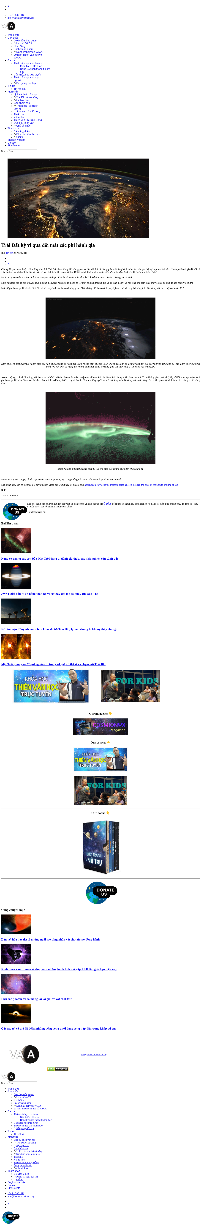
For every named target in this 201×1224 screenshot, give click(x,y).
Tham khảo (14, 128)
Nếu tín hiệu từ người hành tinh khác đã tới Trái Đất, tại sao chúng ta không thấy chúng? (59, 629)
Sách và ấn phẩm (23, 49)
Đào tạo (12, 60)
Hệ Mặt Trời (23, 100)
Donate (12, 142)
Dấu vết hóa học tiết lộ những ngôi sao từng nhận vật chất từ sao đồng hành (50, 939)
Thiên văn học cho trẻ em (28, 63)
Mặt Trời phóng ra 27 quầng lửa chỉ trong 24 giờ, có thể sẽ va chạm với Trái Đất (53, 664)
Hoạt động (19, 46)
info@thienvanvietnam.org (21, 17)
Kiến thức (13, 91)
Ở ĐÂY (107, 503)
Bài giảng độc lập (26, 83)
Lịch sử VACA (24, 43)
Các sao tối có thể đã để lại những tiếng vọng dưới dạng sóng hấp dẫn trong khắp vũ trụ (58, 1028)
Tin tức (11, 86)
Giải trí (20, 137)
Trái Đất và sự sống (27, 97)
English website (16, 140)
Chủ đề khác (23, 125)
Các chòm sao (22, 103)
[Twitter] (9, 6)
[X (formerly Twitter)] (9, 264)
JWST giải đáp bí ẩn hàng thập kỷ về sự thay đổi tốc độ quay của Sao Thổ (49, 593)
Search (4, 151)
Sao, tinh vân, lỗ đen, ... (29, 111)
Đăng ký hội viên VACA (29, 52)
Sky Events (14, 145)
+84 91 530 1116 (16, 15)
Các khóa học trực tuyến (27, 74)
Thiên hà (19, 114)
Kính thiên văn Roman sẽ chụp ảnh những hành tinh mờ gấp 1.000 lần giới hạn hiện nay (59, 969)
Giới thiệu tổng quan (25, 40)
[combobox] (22, 151)
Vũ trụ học (19, 117)
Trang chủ (13, 35)
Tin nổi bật (19, 88)
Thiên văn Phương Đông (28, 120)
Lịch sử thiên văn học (26, 94)
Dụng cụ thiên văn (24, 123)
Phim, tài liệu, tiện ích (28, 134)
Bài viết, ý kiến (22, 131)
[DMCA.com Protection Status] (57, 1070)
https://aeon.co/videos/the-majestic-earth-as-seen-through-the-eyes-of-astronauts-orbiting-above (131, 484)
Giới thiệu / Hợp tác (31, 66)
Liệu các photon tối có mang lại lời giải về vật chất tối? (36, 999)
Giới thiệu (13, 37)
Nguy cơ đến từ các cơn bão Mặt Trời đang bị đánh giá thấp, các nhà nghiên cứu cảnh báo (60, 558)
